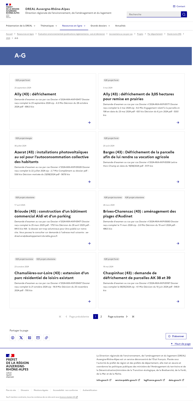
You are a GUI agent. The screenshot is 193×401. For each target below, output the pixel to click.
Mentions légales (41, 390)
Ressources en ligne (72, 25)
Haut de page (182, 344)
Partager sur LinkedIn (30, 338)
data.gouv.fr (175, 380)
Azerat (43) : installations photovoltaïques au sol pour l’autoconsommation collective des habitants (51, 157)
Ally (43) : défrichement (35, 94)
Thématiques (47, 25)
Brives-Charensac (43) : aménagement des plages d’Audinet (139, 214)
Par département (155, 34)
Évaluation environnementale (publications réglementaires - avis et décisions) (71, 34)
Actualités (120, 25)
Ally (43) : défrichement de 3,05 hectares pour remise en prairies (138, 96)
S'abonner (178, 336)
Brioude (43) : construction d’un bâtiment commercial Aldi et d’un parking (50, 214)
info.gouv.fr (102, 380)
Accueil (9, 34)
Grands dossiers (99, 25)
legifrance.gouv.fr (153, 380)
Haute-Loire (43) (174, 34)
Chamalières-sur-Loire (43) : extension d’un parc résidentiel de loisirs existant (51, 275)
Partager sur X (21, 338)
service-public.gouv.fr (126, 380)
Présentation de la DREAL (19, 25)
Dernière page (133, 316)
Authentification (90, 390)
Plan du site (11, 390)
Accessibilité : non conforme (65, 390)
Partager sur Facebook (13, 338)
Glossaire (25, 390)
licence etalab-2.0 (67, 397)
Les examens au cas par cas (121, 34)
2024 (8, 38)
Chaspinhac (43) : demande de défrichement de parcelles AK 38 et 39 (137, 275)
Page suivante (116, 316)
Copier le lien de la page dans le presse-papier (46, 338)
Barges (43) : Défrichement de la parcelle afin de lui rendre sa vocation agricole (138, 154)
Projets (140, 34)
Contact (181, 6)
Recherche (184, 14)
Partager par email (38, 338)
